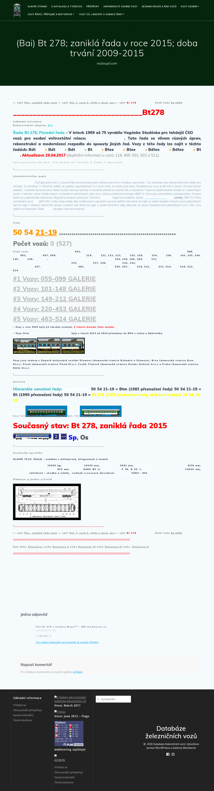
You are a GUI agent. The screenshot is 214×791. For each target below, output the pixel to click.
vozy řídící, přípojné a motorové (50, 14)
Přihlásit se (19, 705)
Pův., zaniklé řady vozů (40, 102)
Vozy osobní (189, 6)
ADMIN (59, 760)
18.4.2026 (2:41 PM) (46, 630)
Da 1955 (177, 102)
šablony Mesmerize (184, 748)
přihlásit (77, 672)
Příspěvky (92, 6)
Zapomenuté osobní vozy (120, 6)
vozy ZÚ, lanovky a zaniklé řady (101, 14)
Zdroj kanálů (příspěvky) (27, 710)
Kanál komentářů (23, 715)
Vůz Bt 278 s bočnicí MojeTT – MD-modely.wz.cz (71, 626)
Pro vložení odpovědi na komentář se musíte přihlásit (67, 642)
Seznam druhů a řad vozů (159, 6)
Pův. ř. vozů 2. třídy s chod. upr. (92, 102)
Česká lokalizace (22, 720)
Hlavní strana (37, 6)
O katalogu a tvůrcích (66, 6)
